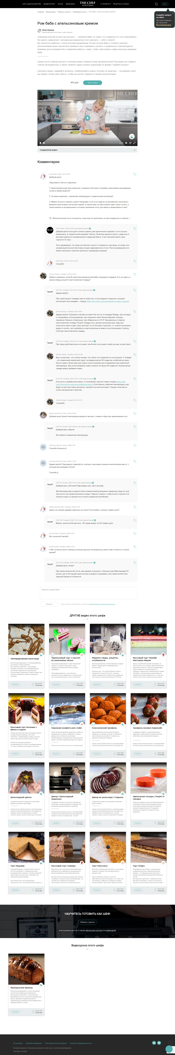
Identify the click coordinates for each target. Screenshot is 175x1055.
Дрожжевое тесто (79, 12)
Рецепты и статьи (121, 4)
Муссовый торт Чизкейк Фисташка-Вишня (145, 659)
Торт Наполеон (100, 866)
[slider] (80, 143)
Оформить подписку (87, 922)
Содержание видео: (49, 150)
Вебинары (70, 4)
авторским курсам (94, 930)
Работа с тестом (64, 12)
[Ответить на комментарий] (134, 175)
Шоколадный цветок (21, 797)
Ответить (49, 604)
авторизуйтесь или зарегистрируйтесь (102, 604)
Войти (165, 4)
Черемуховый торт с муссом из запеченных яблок (65, 659)
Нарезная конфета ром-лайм (66, 728)
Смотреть (15, 684)
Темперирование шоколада (24, 658)
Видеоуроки (49, 4)
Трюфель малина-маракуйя (147, 728)
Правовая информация (34, 1043)
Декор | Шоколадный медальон (62, 797)
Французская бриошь (21, 987)
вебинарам (111, 930)
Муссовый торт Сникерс (63, 866)
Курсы (60, 4)
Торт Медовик (17, 866)
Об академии (18, 1043)
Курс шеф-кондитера (31, 4)
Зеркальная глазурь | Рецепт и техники (148, 797)
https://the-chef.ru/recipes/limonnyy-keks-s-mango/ (108, 301)
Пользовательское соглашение (56, 1043)
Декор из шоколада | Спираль (107, 797)
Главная (41, 12)
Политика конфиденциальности (81, 1043)
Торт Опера (139, 866)
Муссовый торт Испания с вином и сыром (23, 728)
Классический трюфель (104, 728)
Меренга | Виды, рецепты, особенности (105, 659)
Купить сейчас (93, 83)
